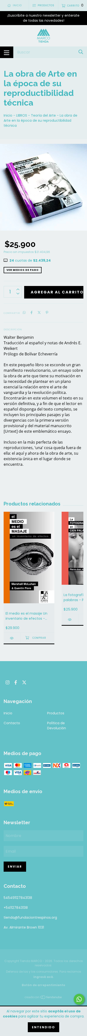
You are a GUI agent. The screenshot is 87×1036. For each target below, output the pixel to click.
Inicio (8, 115)
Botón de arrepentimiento (43, 985)
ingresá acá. (43, 977)
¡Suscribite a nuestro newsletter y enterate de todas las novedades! (43, 18)
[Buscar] (81, 52)
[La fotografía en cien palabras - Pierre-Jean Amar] (70, 619)
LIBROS (21, 115)
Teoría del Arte (43, 115)
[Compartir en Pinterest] (47, 312)
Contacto (12, 723)
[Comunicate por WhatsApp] (79, 999)
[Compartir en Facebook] (32, 312)
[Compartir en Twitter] (39, 312)
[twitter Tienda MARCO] (24, 682)
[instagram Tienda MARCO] (7, 682)
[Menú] (6, 52)
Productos (55, 713)
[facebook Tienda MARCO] (15, 682)
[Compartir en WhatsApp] (24, 312)
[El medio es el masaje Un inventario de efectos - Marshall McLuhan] (12, 638)
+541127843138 (16, 907)
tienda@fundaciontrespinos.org (30, 917)
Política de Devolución (56, 726)
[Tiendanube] (43, 998)
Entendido (43, 1027)
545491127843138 (18, 897)
